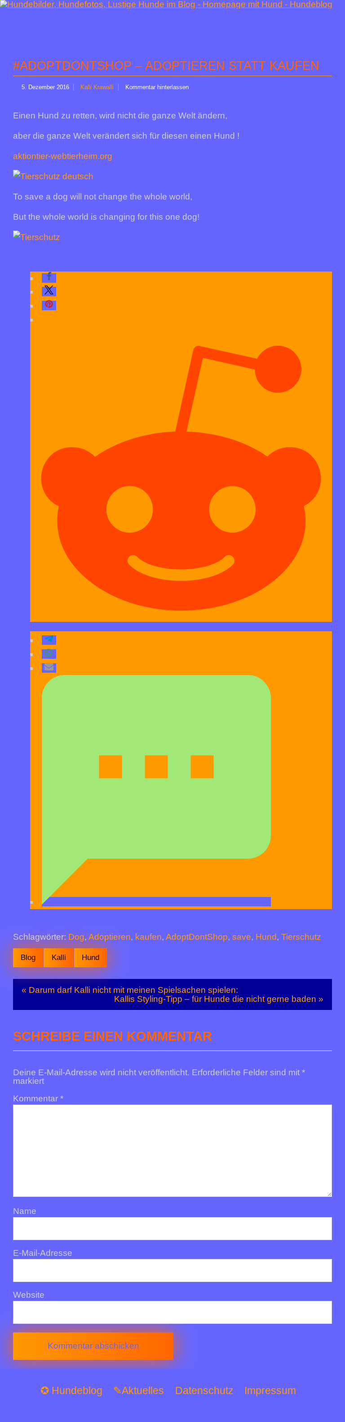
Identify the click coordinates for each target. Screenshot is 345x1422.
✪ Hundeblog (71, 1391)
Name (24, 1211)
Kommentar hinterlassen (157, 87)
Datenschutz (204, 1391)
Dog (76, 937)
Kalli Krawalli (97, 87)
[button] (49, 278)
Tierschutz (301, 937)
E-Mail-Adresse (42, 1253)
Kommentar (38, 1098)
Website (28, 1295)
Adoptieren (109, 937)
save (241, 937)
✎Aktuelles (138, 1391)
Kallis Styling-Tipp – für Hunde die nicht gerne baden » (218, 999)
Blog (28, 957)
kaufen (148, 937)
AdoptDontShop (197, 937)
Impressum (270, 1391)
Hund (266, 937)
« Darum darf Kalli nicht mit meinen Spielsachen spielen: (130, 990)
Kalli (59, 957)
